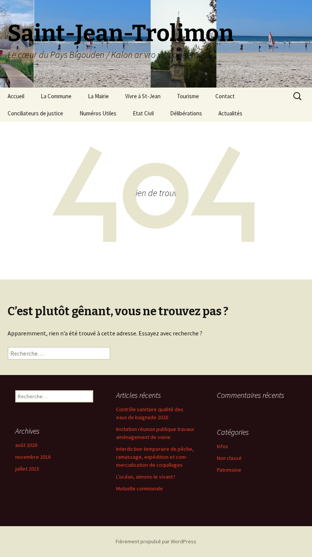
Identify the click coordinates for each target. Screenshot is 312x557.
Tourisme (188, 96)
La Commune (56, 96)
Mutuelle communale (139, 488)
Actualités (230, 113)
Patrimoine (229, 469)
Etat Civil (143, 113)
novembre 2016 (33, 456)
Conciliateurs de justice (35, 113)
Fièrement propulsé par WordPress (156, 541)
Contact (225, 96)
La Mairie (98, 96)
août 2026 (26, 445)
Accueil (16, 96)
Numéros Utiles (98, 113)
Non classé (229, 458)
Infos (222, 446)
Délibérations (186, 113)
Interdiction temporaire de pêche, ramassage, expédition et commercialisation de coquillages (155, 456)
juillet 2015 (27, 468)
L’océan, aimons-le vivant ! (145, 476)
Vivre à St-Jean (143, 96)
